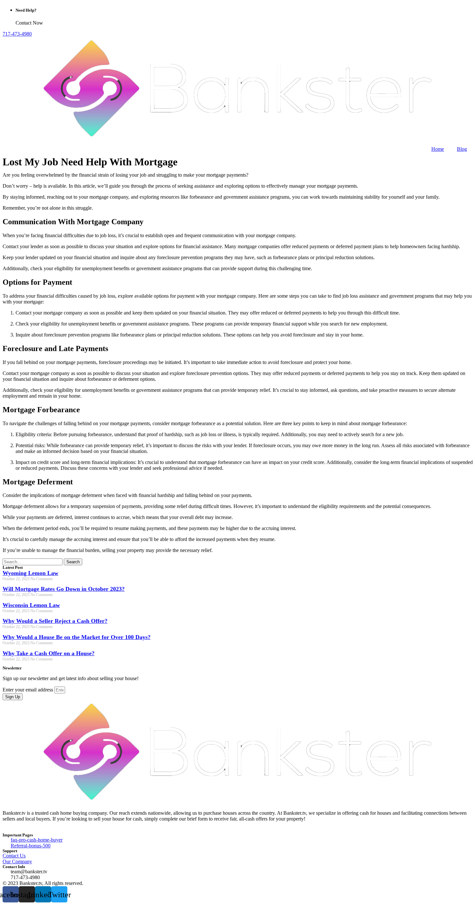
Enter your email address (28, 689)
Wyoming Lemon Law (30, 573)
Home (437, 149)
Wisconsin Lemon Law (31, 605)
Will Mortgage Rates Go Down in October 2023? (64, 589)
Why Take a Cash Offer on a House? (49, 653)
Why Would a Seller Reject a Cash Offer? (55, 621)
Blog (462, 149)
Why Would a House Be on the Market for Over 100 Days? (77, 637)
